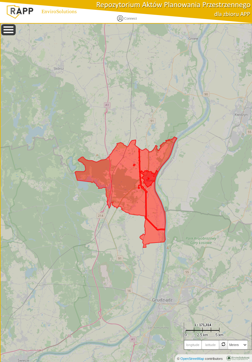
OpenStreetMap (192, 358)
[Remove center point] (223, 344)
